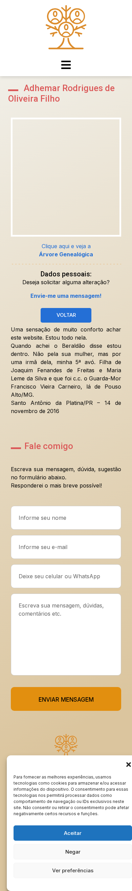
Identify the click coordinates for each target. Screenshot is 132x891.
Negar (73, 852)
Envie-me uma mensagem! (66, 295)
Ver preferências (72, 870)
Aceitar (73, 833)
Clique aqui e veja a (66, 250)
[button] (128, 763)
